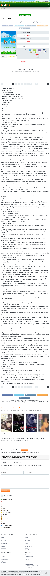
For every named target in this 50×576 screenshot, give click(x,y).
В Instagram (30, 25)
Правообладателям (29, 564)
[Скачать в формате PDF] (37, 57)
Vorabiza (28, 35)
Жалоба (23, 61)
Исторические (4, 541)
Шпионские (3, 548)
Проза (4, 508)
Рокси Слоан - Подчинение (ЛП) (31, 434)
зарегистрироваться (15, 457)
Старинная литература (7, 521)
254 (36, 83)
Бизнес (4, 516)
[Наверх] (46, 573)
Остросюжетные (4, 559)
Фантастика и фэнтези (7, 499)
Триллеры (3, 546)
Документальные (6, 506)
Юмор (4, 523)
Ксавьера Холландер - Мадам (43, 434)
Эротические (3, 562)
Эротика (28, 41)
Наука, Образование (7, 504)
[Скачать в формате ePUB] (35, 52)
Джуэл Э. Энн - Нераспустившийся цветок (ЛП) (6, 434)
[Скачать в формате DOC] (44, 52)
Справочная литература (7, 519)
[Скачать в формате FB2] (30, 52)
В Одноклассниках (42, 25)
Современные (4, 561)
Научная (26, 543)
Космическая (27, 541)
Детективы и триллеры (7, 503)
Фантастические (4, 557)
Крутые (2, 544)
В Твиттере (18, 25)
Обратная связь (28, 567)
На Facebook (7, 25)
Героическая (27, 538)
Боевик (2, 537)
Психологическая (28, 544)
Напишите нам (29, 62)
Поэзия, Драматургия (7, 527)
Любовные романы (6, 501)
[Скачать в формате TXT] (40, 52)
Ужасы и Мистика (28, 546)
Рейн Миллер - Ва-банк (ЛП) (18, 434)
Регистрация (45, 1)
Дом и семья (5, 514)
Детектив (3, 538)
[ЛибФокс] (5, 4)
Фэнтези (26, 548)
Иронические (3, 540)
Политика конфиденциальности (31, 565)
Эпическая (27, 549)
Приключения (5, 510)
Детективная (27, 540)
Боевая (26, 537)
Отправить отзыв (5, 490)
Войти (38, 1)
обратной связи (39, 574)
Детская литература (7, 512)
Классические (4, 543)
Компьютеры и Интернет (7, 525)
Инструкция (29, 65)
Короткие (3, 556)
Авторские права (25, 15)
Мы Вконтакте (24, 28)
